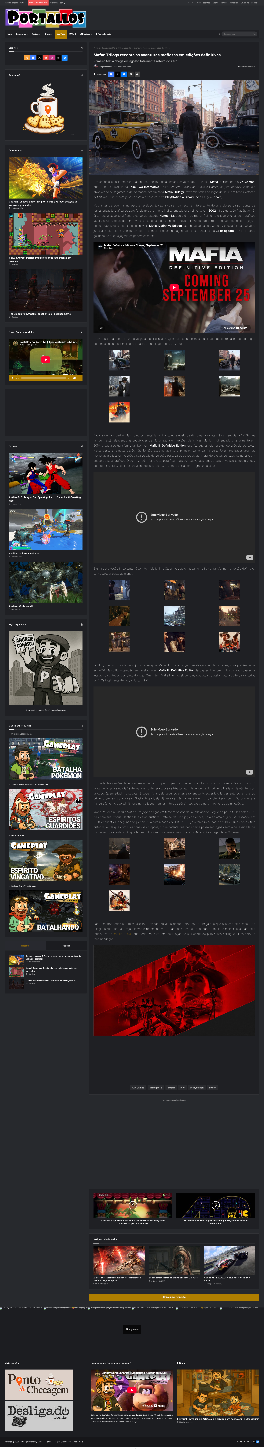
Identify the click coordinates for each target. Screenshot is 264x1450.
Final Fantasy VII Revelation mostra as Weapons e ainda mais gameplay (80, 3)
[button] (119, 363)
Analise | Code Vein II (21, 606)
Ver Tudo (61, 34)
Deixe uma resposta (174, 1297)
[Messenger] (124, 74)
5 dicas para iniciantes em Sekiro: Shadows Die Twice (173, 1278)
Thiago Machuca (105, 67)
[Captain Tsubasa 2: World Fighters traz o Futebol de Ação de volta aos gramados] (45, 178)
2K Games (138, 1087)
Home (9, 34)
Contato (224, 3)
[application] (45, 360)
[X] (117, 74)
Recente (25, 945)
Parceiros (234, 3)
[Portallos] (46, 18)
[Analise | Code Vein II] (45, 582)
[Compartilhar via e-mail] (131, 74)
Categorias (21, 34)
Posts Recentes (203, 3)
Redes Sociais (104, 34)
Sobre (215, 3)
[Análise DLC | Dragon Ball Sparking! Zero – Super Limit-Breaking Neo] (45, 473)
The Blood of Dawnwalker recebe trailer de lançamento (40, 313)
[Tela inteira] (79, 378)
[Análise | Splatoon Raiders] (45, 529)
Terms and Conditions (125, 1448)
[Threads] (58, 58)
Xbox (213, 1087)
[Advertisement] (175, 14)
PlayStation (198, 1087)
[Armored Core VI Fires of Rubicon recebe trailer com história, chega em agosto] (119, 1260)
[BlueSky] (65, 58)
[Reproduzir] (12, 378)
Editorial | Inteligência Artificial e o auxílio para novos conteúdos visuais (218, 1419)
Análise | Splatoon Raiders (24, 553)
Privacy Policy (142, 1448)
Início (97, 48)
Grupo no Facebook (249, 3)
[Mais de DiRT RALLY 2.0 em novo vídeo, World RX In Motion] (229, 1260)
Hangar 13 (156, 1087)
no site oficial (122, 934)
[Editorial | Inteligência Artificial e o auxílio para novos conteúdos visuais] (218, 1393)
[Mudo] (74, 378)
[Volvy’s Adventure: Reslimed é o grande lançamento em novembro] (45, 234)
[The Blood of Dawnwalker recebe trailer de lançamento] (45, 290)
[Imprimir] (137, 74)
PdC (74, 34)
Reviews (36, 34)
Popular (66, 945)
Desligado (87, 34)
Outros (48, 34)
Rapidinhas (106, 48)
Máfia (172, 1087)
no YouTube (104, 1415)
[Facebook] (111, 74)
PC (183, 1087)
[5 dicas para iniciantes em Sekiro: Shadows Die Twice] (174, 1260)
